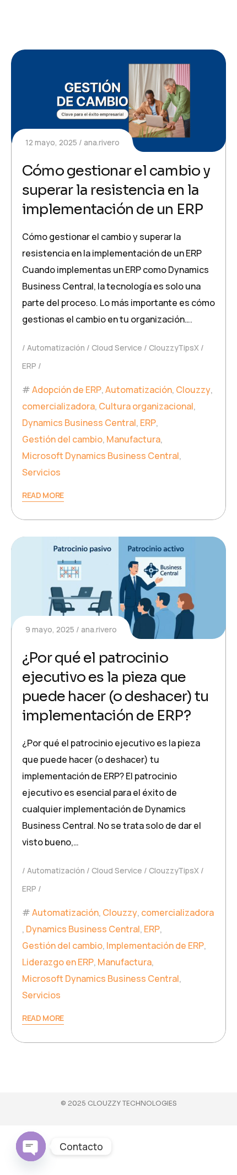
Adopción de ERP (66, 390)
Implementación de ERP (155, 945)
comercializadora (58, 406)
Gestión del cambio (62, 439)
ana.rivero (102, 142)
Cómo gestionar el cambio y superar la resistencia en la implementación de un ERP (116, 190)
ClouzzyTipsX (174, 347)
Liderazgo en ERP (58, 962)
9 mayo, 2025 (49, 629)
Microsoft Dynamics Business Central (100, 456)
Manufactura (133, 439)
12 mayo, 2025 (51, 142)
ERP (29, 365)
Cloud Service (116, 347)
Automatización (56, 347)
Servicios (41, 472)
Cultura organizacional (146, 406)
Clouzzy (193, 390)
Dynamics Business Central (79, 423)
